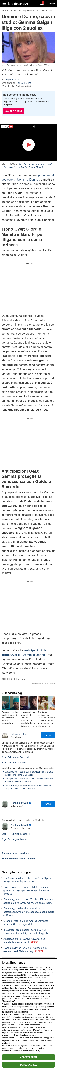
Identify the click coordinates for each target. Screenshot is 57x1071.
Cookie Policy (34, 1050)
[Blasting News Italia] (18, 3)
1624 (25, 975)
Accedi (51, 3)
